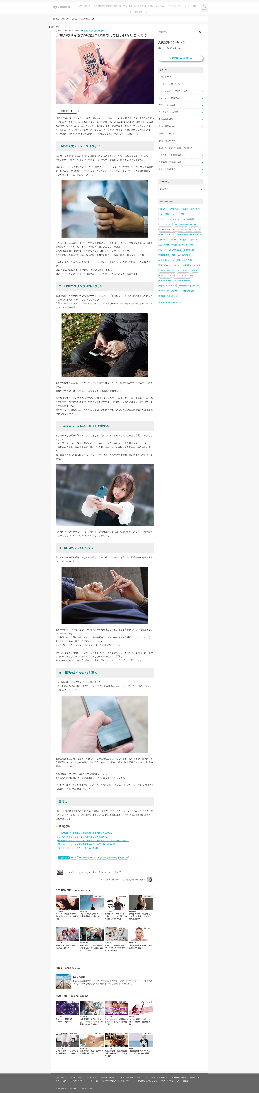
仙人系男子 (163, 240)
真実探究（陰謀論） (105, 6)
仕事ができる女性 (174, 250)
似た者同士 (198, 265)
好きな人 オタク (183, 270)
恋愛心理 (103, 858)
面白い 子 (195, 270)
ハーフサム (194, 224)
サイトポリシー (127, 1081)
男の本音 (113, 858)
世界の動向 (166, 119)
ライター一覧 (92, 1081)
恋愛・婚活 (83, 6)
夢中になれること (165, 296)
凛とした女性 (164, 245)
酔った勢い (184, 240)
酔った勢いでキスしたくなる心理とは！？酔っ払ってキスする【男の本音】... (93, 840)
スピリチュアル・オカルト (173, 91)
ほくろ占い (163, 209)
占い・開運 (93, 6)
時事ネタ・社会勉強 (147, 6)
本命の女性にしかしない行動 (189, 286)
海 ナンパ (162, 250)
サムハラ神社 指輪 (181, 224)
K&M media (79, 977)
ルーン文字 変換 (165, 281)
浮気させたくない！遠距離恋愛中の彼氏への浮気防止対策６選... (87, 844)
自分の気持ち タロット (167, 235)
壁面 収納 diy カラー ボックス (170, 265)
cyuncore (61, 6)
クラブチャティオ (165, 224)
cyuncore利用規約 (109, 1081)
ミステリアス (194, 209)
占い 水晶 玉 (182, 245)
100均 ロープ (164, 291)
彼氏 (93, 858)
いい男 (191, 275)
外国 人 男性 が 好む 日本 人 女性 (190, 235)
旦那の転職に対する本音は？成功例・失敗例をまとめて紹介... (86, 833)
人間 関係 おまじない (166, 260)
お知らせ (165, 77)
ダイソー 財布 (178, 229)
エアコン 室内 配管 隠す (182, 281)
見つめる (197, 229)
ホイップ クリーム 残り (167, 286)
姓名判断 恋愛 (189, 250)
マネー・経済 (133, 12)
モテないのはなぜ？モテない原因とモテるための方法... (83, 837)
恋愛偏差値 (187, 265)
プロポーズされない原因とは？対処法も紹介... (79, 848)
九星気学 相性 (175, 209)
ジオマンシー (181, 275)
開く (69, 111)
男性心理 (124, 858)
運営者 (186, 1081)
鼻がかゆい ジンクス (166, 275)
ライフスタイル (175, 6)
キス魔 (173, 245)
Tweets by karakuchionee (169, 302)
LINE (75, 858)
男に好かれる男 (164, 229)
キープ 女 (194, 240)
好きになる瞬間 (187, 219)
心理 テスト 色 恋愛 (184, 260)
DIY (175, 296)
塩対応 (184, 209)
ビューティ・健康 (189, 6)
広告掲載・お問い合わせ (147, 1081)
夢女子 (192, 245)
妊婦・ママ (143, 12)
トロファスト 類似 (178, 214)
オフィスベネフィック (170, 1081)
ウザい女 (84, 858)
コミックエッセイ (162, 6)
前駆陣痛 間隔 (164, 255)
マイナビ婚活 (164, 214)
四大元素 (188, 229)
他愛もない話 (188, 291)
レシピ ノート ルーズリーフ (169, 219)
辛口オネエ (167, 169)
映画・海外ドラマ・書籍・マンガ (126, 6)
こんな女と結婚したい (167, 270)
